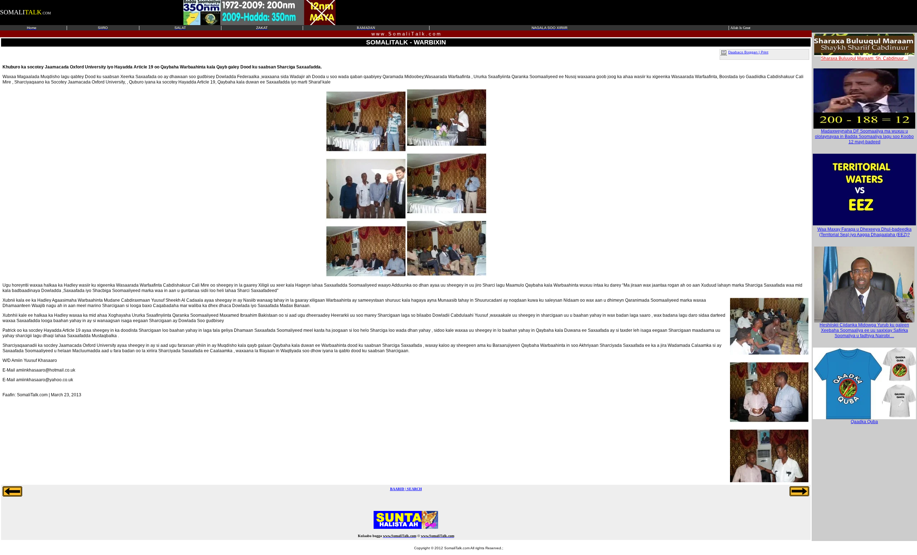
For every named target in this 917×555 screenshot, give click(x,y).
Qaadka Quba (864, 421)
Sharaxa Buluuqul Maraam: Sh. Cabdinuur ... (864, 58)
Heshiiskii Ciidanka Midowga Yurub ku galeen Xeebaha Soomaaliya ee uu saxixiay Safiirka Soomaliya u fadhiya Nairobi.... (864, 330)
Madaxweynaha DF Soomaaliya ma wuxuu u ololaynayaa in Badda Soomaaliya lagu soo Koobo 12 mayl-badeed (864, 136)
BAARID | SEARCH (406, 489)
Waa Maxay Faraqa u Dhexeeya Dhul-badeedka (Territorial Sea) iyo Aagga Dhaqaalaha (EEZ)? (864, 232)
